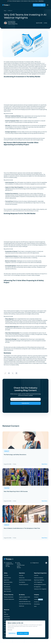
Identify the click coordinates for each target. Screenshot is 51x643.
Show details (12, 633)
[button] (47, 5)
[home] (6, 5)
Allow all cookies (23, 633)
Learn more (10, 629)
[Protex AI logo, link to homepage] (11, 559)
